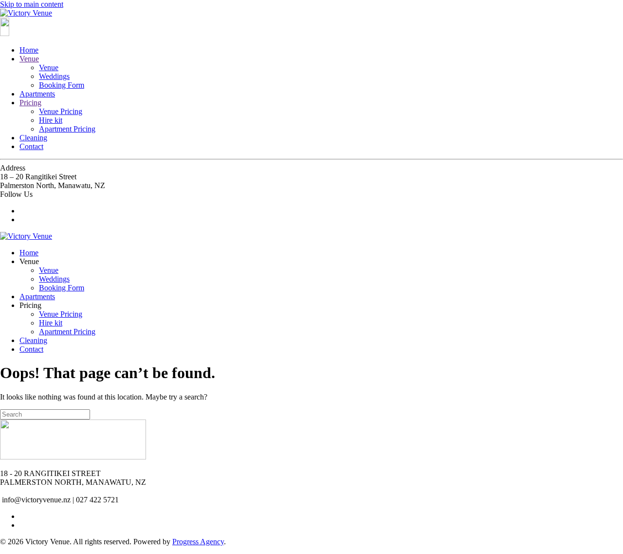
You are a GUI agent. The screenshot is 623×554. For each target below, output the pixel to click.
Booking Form (61, 85)
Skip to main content (31, 4)
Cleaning (33, 138)
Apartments (37, 94)
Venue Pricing (60, 111)
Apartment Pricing (67, 129)
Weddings (54, 76)
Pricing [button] (30, 305)
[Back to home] (26, 13)
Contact (31, 146)
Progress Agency (198, 541)
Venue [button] (29, 261)
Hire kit (50, 120)
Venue (29, 59)
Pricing (30, 102)
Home (28, 50)
